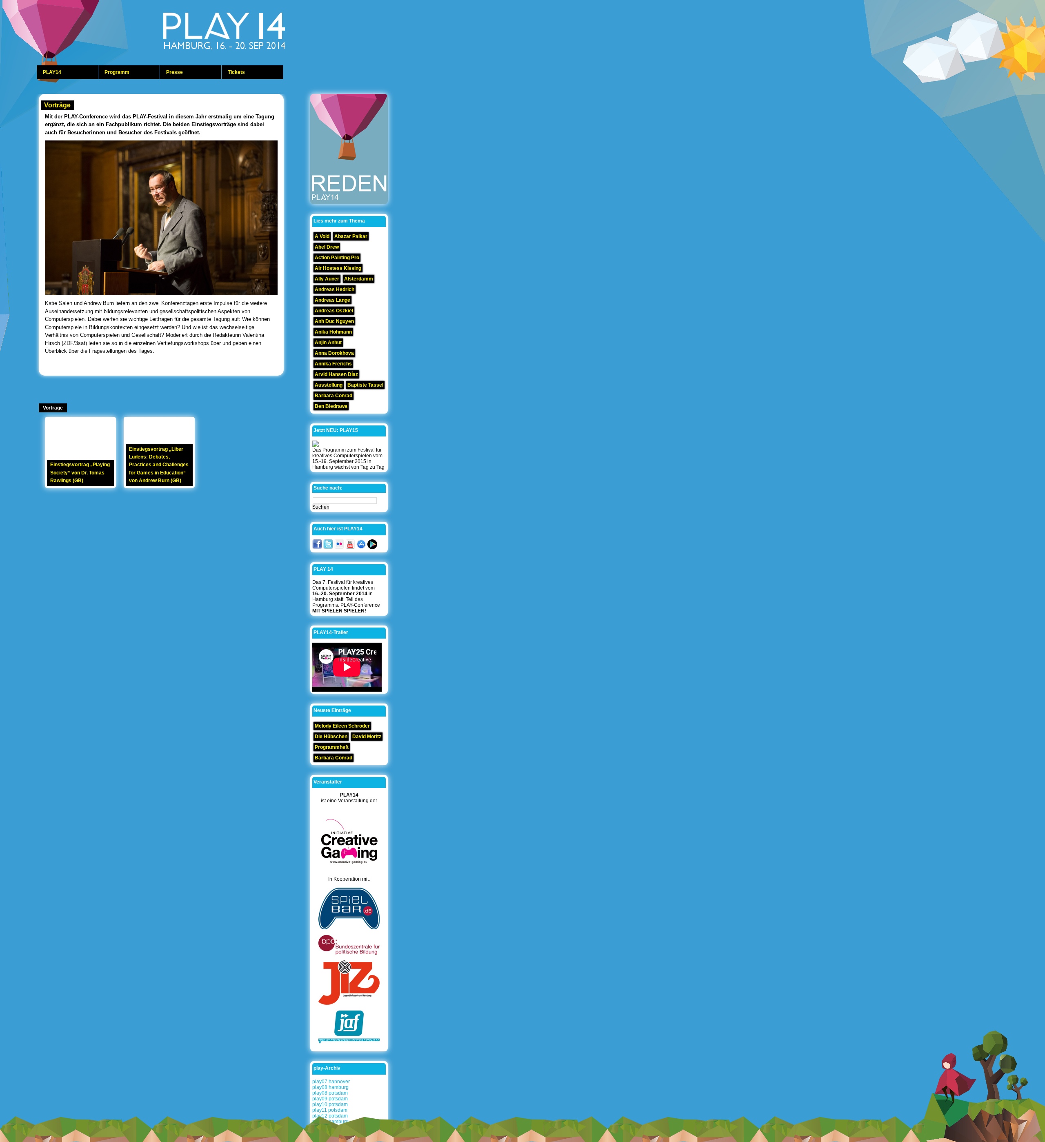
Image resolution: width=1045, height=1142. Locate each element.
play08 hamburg (330, 1087)
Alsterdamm (358, 279)
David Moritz (366, 736)
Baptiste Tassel (365, 385)
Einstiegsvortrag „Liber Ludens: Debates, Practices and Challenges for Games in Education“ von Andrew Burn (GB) (159, 464)
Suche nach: (328, 488)
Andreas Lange (332, 300)
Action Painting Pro (337, 257)
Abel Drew (327, 247)
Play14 (245, 32)
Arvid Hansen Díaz (336, 374)
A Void (322, 236)
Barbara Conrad (333, 395)
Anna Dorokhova (334, 353)
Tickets (236, 72)
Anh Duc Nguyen (334, 321)
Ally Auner (327, 279)
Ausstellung (328, 385)
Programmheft (332, 747)
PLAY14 (52, 72)
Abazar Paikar (350, 236)
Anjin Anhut (328, 342)
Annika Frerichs (333, 364)
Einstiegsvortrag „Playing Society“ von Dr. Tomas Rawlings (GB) (80, 472)
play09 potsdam (330, 1099)
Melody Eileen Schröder (342, 726)
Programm (116, 72)
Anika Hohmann (333, 332)
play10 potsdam (330, 1104)
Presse (174, 72)
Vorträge (57, 105)
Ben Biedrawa (331, 406)
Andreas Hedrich (334, 289)
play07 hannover (331, 1081)
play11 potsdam (329, 1110)
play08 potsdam (330, 1093)
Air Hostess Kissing (338, 268)
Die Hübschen (331, 736)
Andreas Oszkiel (334, 311)
